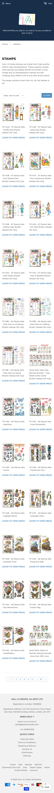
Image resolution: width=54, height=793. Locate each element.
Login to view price (13, 137)
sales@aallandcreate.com (27, 724)
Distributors (27, 752)
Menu (8, 3)
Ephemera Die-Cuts (11, 767)
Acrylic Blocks (21, 770)
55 (41, 679)
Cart (50, 3)
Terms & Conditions (27, 742)
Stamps (28, 764)
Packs (47, 767)
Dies (25, 767)
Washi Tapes (36, 767)
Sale (20, 764)
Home (5, 44)
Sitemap (27, 756)
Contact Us (27, 749)
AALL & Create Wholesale (29, 779)
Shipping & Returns (27, 746)
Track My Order (27, 739)
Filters (46, 95)
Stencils (38, 764)
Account (34, 770)
